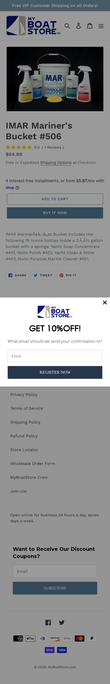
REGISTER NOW (55, 372)
